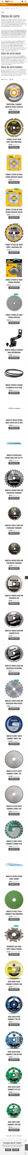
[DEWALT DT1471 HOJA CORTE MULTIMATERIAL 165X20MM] (14, 127)
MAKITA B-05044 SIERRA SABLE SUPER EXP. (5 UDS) (14, 421)
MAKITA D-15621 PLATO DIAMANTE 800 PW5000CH (14, 912)
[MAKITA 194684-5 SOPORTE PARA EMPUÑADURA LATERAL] (14, 338)
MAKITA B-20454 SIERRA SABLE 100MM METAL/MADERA (14, 879)
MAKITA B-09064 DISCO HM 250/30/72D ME (14, 632)
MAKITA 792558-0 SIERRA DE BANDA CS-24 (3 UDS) (14, 386)
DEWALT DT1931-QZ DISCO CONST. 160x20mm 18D (14, 246)
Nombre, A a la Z (4, 79)
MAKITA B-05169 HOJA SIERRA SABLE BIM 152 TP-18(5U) (14, 457)
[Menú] (2, 1)
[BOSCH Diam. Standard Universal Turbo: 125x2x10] (14, 92)
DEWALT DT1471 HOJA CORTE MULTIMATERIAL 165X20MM (14, 142)
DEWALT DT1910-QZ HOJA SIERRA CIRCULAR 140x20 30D (14, 177)
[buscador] (25, 1)
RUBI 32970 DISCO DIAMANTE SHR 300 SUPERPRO (14, 1124)
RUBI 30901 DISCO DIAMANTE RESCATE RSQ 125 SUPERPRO (14, 984)
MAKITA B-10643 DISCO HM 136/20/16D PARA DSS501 (14, 702)
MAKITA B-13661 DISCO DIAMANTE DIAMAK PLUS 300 (14, 843)
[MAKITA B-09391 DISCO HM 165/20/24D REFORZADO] (14, 654)
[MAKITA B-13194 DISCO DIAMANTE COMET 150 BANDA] (14, 794)
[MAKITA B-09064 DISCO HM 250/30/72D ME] (14, 619)
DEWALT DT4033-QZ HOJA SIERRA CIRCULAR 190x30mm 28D (14, 282)
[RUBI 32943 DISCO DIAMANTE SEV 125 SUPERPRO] (14, 1075)
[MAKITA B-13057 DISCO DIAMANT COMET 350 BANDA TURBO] (14, 724)
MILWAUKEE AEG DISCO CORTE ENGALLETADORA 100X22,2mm (14, 949)
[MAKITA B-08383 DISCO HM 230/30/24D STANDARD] (14, 548)
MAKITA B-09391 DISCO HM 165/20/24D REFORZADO (14, 667)
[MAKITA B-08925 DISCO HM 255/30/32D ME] (14, 584)
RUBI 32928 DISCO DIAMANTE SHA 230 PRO (14, 1053)
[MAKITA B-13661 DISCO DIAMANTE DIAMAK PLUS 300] (14, 829)
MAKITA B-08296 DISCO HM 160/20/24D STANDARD (14, 491)
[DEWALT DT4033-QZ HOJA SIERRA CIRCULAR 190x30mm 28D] (14, 268)
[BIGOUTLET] (12, 1)
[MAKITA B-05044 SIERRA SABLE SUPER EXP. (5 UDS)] (14, 408)
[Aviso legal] (22, 1)
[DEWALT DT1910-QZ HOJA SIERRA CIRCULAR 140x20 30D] (14, 162)
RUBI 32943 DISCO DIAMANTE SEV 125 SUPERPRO (14, 1089)
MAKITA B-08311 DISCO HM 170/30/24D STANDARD (14, 526)
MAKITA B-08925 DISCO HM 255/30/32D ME (14, 597)
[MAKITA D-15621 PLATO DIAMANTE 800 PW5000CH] (14, 899)
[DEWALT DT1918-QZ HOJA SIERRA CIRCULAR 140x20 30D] (14, 198)
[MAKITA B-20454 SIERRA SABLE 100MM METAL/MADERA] (14, 864)
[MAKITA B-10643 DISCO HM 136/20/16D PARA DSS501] (14, 689)
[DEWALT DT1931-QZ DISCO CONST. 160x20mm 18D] (14, 233)
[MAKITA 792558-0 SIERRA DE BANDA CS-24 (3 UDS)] (14, 373)
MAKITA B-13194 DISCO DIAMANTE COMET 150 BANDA (14, 808)
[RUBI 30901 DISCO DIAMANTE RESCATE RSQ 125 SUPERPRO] (14, 970)
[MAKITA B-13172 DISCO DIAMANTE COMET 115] (14, 759)
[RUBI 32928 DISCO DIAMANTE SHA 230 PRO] (14, 1040)
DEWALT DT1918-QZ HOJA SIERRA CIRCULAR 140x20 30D (14, 212)
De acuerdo (15, 1149)
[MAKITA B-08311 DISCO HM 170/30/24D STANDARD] (14, 513)
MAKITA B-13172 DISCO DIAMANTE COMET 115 (14, 772)
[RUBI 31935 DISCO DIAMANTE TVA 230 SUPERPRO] (14, 1005)
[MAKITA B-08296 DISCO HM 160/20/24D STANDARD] (14, 478)
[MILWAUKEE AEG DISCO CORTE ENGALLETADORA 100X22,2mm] (14, 935)
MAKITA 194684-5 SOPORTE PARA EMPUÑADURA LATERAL (14, 352)
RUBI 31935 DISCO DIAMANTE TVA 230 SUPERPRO (14, 1019)
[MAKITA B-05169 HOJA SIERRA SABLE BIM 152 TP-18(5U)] (14, 443)
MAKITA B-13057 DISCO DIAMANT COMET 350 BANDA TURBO (14, 738)
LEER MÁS (8, 1149)
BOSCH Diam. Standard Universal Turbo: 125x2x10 (14, 105)
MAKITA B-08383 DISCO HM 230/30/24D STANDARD (14, 561)
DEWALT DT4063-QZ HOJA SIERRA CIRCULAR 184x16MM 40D (14, 317)
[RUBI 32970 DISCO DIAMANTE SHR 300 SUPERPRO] (14, 1110)
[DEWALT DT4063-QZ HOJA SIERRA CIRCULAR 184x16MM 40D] (14, 303)
